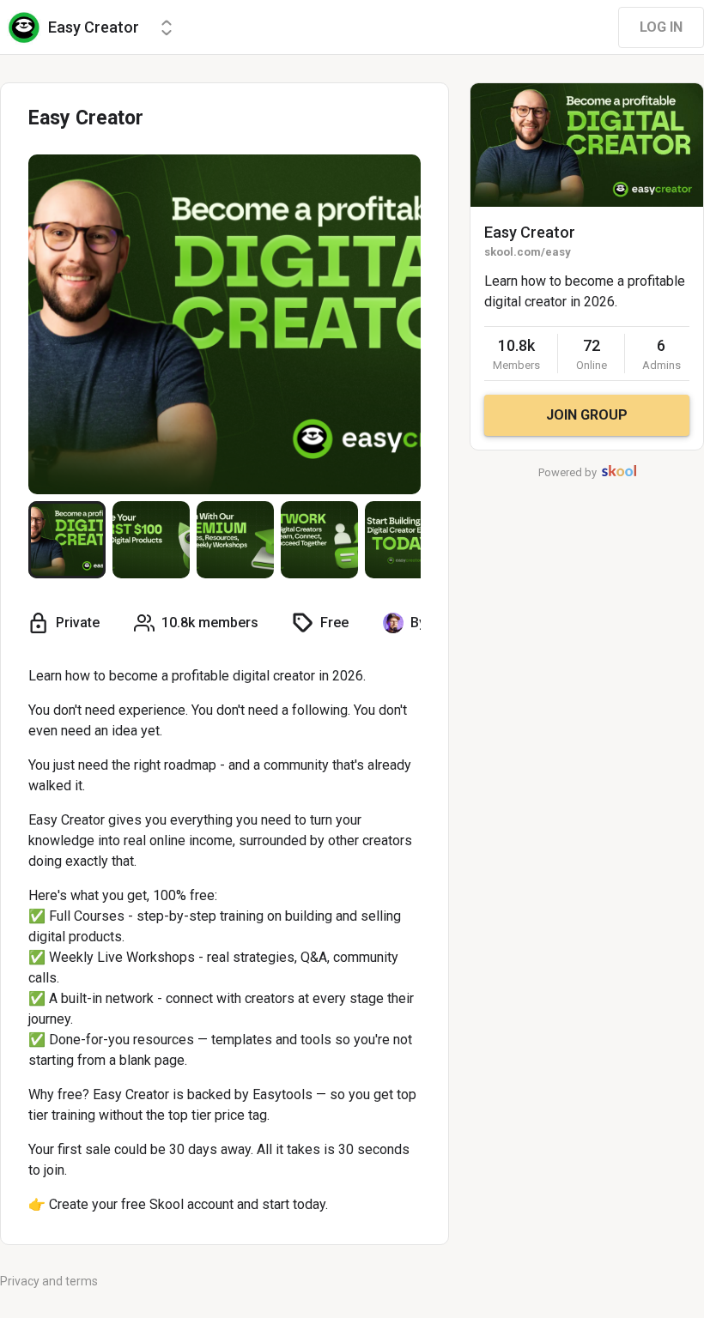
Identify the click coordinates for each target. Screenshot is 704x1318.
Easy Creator (529, 232)
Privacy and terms (49, 1281)
